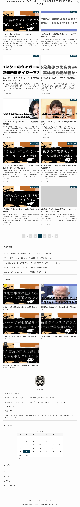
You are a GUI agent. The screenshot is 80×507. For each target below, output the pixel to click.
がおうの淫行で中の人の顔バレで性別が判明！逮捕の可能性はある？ (28, 258)
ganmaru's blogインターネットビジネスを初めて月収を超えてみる (40, 2)
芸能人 (8, 481)
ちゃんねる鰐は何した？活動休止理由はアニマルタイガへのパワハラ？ (29, 253)
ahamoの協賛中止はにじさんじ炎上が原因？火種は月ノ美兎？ (26, 272)
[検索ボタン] (78, 2)
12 (56, 236)
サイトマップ (47, 501)
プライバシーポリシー (35, 501)
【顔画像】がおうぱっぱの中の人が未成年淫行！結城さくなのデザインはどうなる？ (33, 263)
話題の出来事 (10, 485)
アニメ (8, 472)
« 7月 (18, 459)
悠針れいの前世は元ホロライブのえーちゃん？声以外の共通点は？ (27, 267)
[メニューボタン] (2, 2)
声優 (7, 476)
